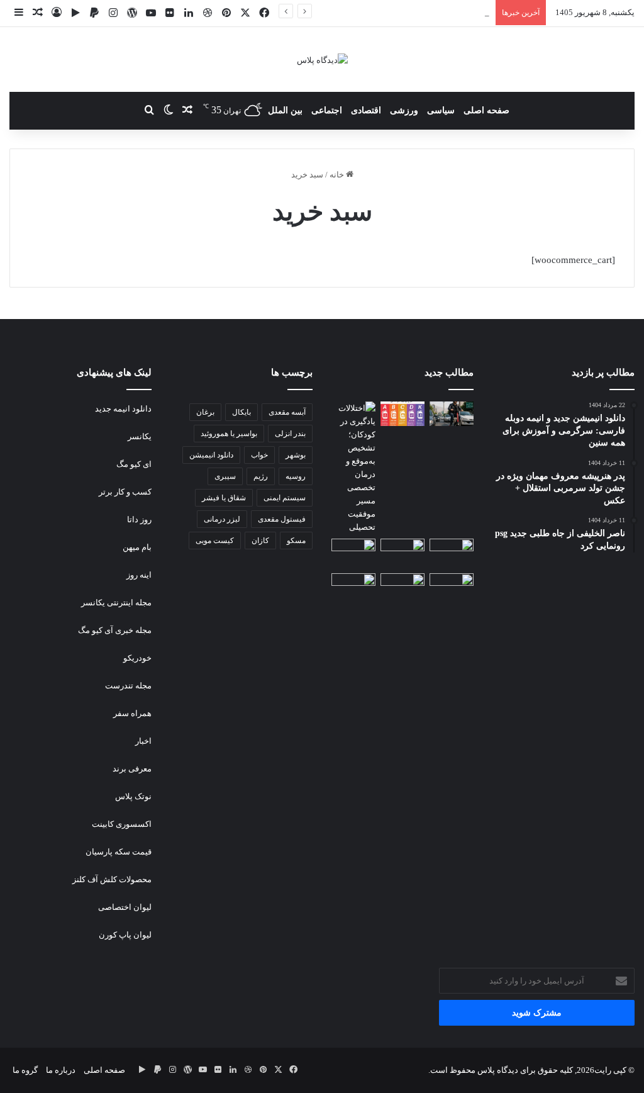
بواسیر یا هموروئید (229, 433)
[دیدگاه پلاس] (322, 59)
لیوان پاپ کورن (125, 934)
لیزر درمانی (222, 519)
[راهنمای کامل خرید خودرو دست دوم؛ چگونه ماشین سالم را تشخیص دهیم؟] (452, 585)
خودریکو (137, 658)
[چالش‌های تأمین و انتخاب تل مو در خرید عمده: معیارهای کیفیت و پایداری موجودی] (452, 551)
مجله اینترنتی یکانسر (116, 602)
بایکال (241, 412)
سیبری (225, 476)
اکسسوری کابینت (122, 824)
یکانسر (140, 436)
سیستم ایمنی (285, 497)
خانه (338, 174)
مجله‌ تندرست (128, 685)
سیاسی (441, 110)
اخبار (143, 741)
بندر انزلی (290, 433)
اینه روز (139, 575)
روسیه (296, 476)
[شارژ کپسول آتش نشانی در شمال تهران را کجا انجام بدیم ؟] (402, 413)
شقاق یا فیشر (224, 497)
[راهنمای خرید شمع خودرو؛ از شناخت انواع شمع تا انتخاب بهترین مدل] (353, 583)
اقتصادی (366, 110)
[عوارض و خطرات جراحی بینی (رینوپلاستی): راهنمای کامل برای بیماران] (402, 551)
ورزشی (404, 110)
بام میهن (137, 547)
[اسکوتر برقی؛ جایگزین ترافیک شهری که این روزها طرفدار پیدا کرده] (452, 413)
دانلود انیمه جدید (123, 408)
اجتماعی (326, 110)
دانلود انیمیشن (211, 455)
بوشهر (296, 455)
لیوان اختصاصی (124, 907)
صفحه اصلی (486, 110)
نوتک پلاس (133, 796)
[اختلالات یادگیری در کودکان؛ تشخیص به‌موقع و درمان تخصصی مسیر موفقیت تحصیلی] (353, 467)
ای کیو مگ (134, 464)
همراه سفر (132, 713)
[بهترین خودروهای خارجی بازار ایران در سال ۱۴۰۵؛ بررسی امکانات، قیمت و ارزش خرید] (402, 585)
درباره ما (60, 1070)
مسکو (296, 540)
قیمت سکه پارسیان (119, 851)
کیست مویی (215, 540)
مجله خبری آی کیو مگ (114, 630)
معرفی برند (131, 768)
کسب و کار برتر (125, 491)
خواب (259, 455)
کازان (260, 540)
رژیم (260, 476)
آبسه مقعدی (287, 412)
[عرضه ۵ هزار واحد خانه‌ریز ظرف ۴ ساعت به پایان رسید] (353, 553)
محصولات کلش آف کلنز (112, 879)
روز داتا (138, 519)
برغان (205, 412)
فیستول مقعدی (282, 519)
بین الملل (285, 110)
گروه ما (25, 1070)
